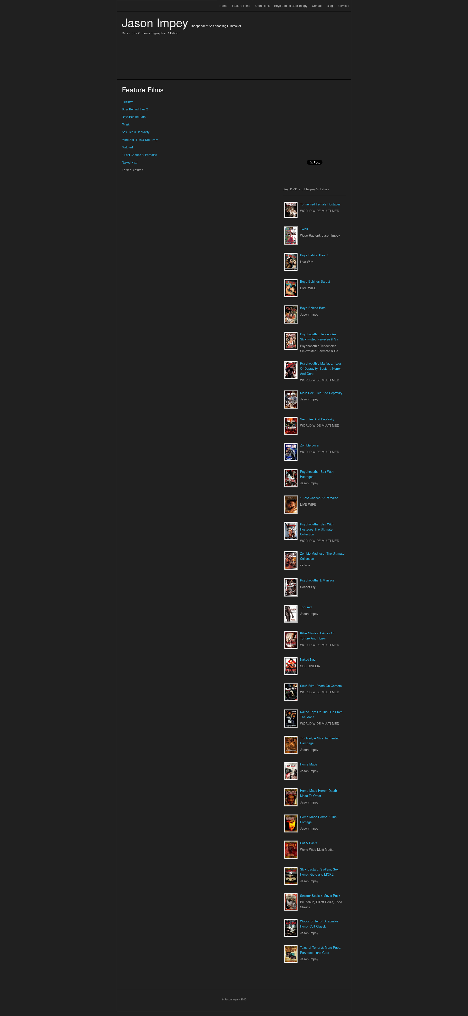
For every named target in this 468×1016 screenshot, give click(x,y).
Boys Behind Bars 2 (135, 109)
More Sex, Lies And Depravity (321, 392)
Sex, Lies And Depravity (317, 419)
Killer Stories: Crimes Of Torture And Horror (317, 635)
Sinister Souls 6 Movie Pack (320, 895)
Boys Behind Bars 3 (314, 255)
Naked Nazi (308, 659)
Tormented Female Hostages (320, 204)
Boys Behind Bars (313, 307)
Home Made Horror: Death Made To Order (318, 793)
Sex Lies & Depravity (135, 132)
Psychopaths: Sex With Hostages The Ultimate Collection (316, 529)
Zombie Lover (309, 445)
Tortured (306, 607)
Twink (304, 228)
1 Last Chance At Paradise (319, 497)
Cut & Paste (308, 843)
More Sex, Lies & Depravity (140, 140)
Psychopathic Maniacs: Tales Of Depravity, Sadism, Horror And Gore (321, 368)
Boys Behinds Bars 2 (315, 281)
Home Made (308, 764)
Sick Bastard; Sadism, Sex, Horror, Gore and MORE (320, 872)
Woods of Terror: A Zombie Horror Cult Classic (319, 924)
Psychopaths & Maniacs (317, 580)
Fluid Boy (127, 101)
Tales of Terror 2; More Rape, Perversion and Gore (320, 950)
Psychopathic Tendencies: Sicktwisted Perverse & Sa (319, 336)
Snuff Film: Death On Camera (321, 685)
